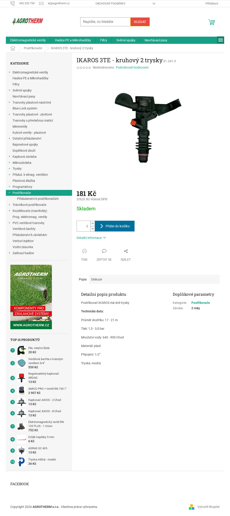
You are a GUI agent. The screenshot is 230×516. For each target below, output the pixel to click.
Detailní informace (89, 238)
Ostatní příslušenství (27, 138)
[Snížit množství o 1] (92, 228)
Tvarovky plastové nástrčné (32, 102)
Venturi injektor (23, 241)
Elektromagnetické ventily (30, 72)
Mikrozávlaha (22, 163)
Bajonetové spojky (25, 144)
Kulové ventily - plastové (29, 132)
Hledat (140, 22)
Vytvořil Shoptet (208, 506)
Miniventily (20, 126)
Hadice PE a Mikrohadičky (31, 78)
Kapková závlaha (25, 156)
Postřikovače (22, 193)
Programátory (22, 187)
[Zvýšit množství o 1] (92, 223)
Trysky (17, 168)
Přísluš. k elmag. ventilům (30, 174)
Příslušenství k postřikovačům (38, 198)
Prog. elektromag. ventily (30, 217)
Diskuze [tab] (96, 279)
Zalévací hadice (23, 253)
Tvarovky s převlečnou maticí (33, 120)
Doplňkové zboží (24, 150)
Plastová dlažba (24, 180)
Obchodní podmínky (110, 3)
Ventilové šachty (24, 229)
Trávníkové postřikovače (29, 205)
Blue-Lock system (25, 108)
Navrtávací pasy (24, 96)
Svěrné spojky (22, 90)
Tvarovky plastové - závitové (32, 114)
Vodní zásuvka (23, 247)
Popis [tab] (83, 279)
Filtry (16, 84)
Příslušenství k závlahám (30, 235)
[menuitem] (28, 40)
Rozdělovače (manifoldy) (30, 211)
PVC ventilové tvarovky (28, 223)
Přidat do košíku (118, 226)
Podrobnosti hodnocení (132, 67)
